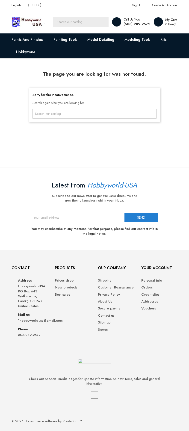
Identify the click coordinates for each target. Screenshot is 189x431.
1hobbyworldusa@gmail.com (33, 320)
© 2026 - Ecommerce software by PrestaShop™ (47, 421)
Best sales (62, 294)
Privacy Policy (109, 294)
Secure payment (110, 308)
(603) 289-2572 (137, 24)
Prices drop (64, 280)
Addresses (149, 301)
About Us (105, 301)
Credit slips (150, 294)
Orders (147, 287)
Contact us (106, 315)
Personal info (151, 280)
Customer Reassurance (116, 287)
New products (66, 287)
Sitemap (104, 322)
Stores (103, 329)
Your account (156, 267)
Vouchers (148, 308)
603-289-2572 (29, 335)
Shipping (105, 280)
